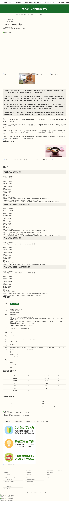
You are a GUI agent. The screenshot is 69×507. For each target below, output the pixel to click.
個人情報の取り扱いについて (33, 421)
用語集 (27, 477)
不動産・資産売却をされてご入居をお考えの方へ (56, 470)
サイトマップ (8, 421)
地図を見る (15, 303)
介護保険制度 (28, 472)
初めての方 (6, 472)
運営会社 (45, 421)
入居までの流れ (7, 474)
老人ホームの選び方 (8, 479)
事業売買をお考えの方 (51, 472)
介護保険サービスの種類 (30, 479)
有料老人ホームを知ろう (9, 481)
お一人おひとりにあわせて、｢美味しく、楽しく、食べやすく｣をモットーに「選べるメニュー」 (29, 160)
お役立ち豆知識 (28, 470)
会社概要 (48, 474)
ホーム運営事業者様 (29, 481)
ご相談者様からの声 (8, 486)
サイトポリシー (18, 421)
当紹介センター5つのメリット (10, 477)
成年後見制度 (28, 474)
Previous (2, 81)
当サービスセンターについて (53, 477)
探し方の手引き (7, 488)
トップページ (6, 470)
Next (67, 81)
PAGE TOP (66, 490)
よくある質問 (7, 484)
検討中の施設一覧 (8, 19)
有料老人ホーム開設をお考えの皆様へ (33, 484)
